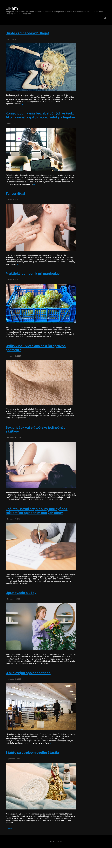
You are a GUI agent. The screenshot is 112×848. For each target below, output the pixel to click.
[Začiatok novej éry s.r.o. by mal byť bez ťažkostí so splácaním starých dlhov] (41, 546)
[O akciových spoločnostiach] (41, 706)
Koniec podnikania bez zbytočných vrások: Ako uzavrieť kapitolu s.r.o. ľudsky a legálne (40, 115)
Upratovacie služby (21, 593)
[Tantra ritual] (41, 227)
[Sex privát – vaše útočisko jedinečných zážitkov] (41, 465)
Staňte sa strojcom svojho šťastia (32, 752)
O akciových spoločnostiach (28, 673)
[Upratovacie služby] (41, 626)
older (9, 828)
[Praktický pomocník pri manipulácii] (41, 303)
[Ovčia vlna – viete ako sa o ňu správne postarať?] (41, 382)
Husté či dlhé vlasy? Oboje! (27, 33)
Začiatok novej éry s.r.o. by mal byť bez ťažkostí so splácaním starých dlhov (36, 511)
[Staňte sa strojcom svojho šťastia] (41, 786)
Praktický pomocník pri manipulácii (33, 273)
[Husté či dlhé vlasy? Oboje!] (41, 67)
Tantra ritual (15, 193)
